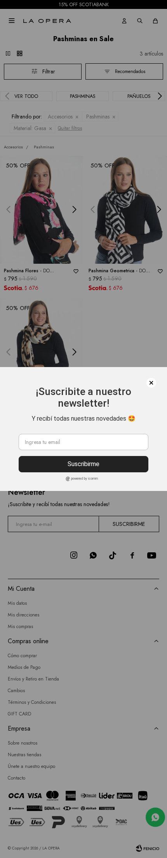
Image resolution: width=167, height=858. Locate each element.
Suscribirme (83, 464)
